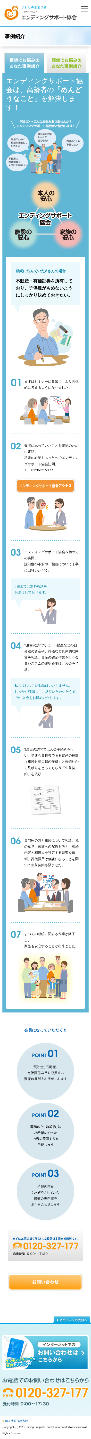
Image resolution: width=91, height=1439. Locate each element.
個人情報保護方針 (16, 1421)
